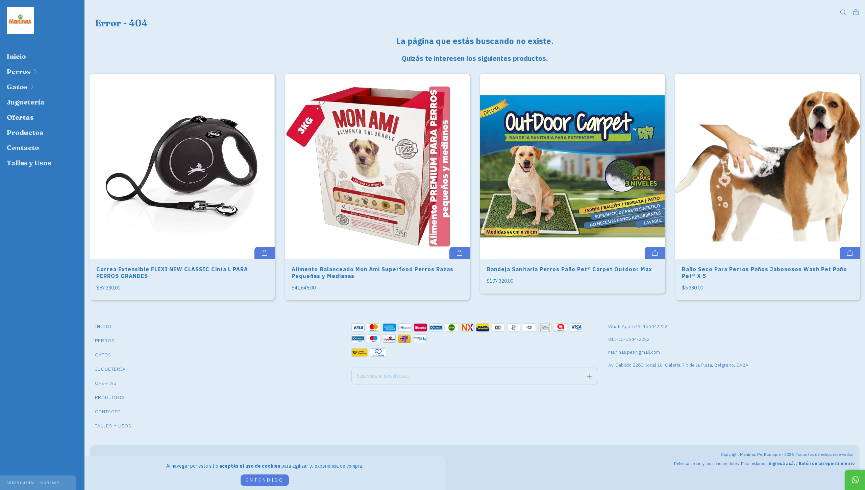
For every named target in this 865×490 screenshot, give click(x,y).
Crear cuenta (20, 483)
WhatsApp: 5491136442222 (637, 326)
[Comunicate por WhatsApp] (855, 480)
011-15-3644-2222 (628, 339)
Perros (19, 71)
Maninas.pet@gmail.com (634, 352)
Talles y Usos (29, 163)
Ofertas (20, 117)
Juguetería (26, 102)
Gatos (17, 87)
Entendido (265, 480)
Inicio (16, 56)
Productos (25, 132)
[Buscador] (843, 12)
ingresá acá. (782, 463)
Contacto (23, 147)
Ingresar (49, 483)
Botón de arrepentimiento (827, 463)
